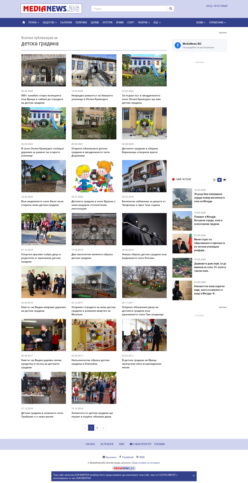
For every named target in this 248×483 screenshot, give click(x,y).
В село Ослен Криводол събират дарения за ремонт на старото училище (42, 151)
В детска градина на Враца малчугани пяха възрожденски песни (141, 363)
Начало (90, 444)
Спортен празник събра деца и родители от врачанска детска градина (41, 257)
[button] (34, 22)
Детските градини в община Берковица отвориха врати (140, 150)
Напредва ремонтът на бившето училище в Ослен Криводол (92, 97)
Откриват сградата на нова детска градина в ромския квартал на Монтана (94, 310)
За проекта (106, 444)
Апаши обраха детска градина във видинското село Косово (144, 256)
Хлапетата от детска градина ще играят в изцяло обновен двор (92, 414)
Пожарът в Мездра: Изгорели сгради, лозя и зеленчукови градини (208, 220)
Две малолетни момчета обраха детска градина (92, 256)
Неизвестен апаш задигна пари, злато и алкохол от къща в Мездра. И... (209, 290)
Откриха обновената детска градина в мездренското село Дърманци (91, 151)
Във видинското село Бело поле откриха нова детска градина (42, 203)
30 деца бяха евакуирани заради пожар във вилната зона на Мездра (209, 198)
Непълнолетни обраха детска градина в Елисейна (90, 361)
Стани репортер (142, 444)
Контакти (111, 457)
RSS (142, 457)
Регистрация (220, 6)
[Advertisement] (199, 118)
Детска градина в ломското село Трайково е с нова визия (42, 414)
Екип (121, 444)
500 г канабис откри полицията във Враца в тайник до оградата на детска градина (42, 98)
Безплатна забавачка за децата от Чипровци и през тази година (144, 203)
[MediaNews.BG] (53, 9)
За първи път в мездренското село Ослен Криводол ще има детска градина (141, 98)
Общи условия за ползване (146, 462)
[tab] (214, 180)
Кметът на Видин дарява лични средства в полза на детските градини (41, 363)
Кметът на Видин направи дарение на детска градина (43, 308)
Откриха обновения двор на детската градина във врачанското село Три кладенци (143, 310)
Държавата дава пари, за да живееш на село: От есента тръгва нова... (210, 267)
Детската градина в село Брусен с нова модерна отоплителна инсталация (93, 204)
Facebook (128, 457)
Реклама (159, 444)
